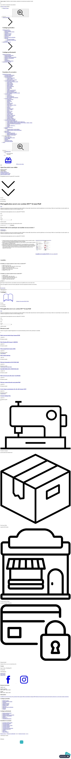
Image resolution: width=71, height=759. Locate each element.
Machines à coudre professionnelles (10, 57)
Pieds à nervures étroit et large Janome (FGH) (10, 335)
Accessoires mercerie (8, 98)
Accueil (1, 171)
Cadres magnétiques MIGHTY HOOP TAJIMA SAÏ (15, 121)
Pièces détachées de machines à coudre (13, 92)
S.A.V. (27, 733)
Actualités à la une (3, 696)
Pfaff (1, 206)
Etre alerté (12, 225)
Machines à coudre (8, 30)
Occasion (6, 41)
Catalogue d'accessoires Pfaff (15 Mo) (22, 301)
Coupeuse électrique (8, 56)
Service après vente (45, 696)
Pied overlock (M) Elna (5, 355)
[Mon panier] (5, 152)
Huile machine (9, 88)
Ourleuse (6, 59)
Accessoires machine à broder (9, 75)
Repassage (6, 38)
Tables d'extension (10, 84)
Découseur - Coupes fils (11, 115)
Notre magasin (20, 696)
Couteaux (8, 94)
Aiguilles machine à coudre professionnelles (14, 130)
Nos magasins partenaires (9, 141)
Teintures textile (9, 111)
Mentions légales (3, 733)
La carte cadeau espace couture (10, 137)
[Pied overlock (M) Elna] (3, 353)
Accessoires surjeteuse (8, 93)
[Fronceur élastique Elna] (3, 393)
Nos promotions (14, 696)
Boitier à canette (9, 85)
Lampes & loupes (10, 113)
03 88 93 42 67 (2, 673)
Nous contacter (2, 674)
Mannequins (9, 112)
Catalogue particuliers (6, 17)
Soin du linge (9, 104)
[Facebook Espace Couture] (8, 683)
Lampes (8, 124)
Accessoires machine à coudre (9, 80)
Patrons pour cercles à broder (12, 79)
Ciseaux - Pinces (10, 114)
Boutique (5, 171)
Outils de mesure (10, 117)
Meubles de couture (8, 34)
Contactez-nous (3, 229)
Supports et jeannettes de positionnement (13, 123)
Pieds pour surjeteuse (10, 96)
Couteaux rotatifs (10, 103)
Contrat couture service (8, 140)
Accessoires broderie (5, 724)
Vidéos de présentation (26, 696)
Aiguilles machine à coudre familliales (13, 129)
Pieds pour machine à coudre (5, 174)
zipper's (8, 110)
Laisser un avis (2, 675)
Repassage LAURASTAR (11, 40)
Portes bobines (9, 95)
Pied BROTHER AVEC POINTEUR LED (9, 368)
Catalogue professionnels (6, 54)
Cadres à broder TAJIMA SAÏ (12, 120)
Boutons (8, 102)
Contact (3, 142)
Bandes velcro (9, 101)
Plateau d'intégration (10, 86)
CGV (17, 733)
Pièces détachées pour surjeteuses (12, 97)
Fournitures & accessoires (6, 61)
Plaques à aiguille (10, 83)
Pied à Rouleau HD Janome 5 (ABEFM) (9, 342)
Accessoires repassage (10, 39)
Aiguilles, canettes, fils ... (11, 125)
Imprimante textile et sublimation (10, 37)
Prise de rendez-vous (8, 136)
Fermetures (9, 100)
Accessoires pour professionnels (7, 728)
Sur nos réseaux (9, 696)
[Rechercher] (20, 13)
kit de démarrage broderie (9, 76)
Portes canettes (9, 82)
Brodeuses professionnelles (9, 55)
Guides (8, 126)
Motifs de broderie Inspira (11, 134)
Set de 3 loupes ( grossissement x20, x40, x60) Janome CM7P (13, 389)
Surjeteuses (6, 32)
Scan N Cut (6, 36)
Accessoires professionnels (6, 718)
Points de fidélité (7, 138)
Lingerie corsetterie (10, 108)
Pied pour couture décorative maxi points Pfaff (10, 382)
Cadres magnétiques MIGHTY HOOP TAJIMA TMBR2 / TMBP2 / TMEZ (19, 122)
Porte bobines (9, 87)
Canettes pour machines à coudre (12, 81)
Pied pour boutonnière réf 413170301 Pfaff (9, 362)
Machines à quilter (8, 35)
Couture (8, 89)
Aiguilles (6, 128)
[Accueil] (3, 6)
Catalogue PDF (32, 696)
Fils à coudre (7, 131)
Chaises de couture (10, 99)
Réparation (9, 107)
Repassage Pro (4, 717)
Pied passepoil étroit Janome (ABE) (7, 348)
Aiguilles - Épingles (10, 118)
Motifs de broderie (8, 132)
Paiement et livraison (38, 696)
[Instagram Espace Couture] (24, 683)
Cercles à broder (9, 78)
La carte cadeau (58, 696)
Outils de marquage (10, 116)
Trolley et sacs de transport (11, 90)
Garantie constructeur (52, 696)
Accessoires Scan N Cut (9, 127)
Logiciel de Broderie (8, 33)
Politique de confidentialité (11, 733)
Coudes (8, 106)
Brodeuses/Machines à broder (9, 31)
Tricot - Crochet (9, 109)
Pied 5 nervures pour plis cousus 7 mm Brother (10, 375)
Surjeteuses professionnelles (9, 58)
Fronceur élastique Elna (5, 395)
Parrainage (6, 139)
